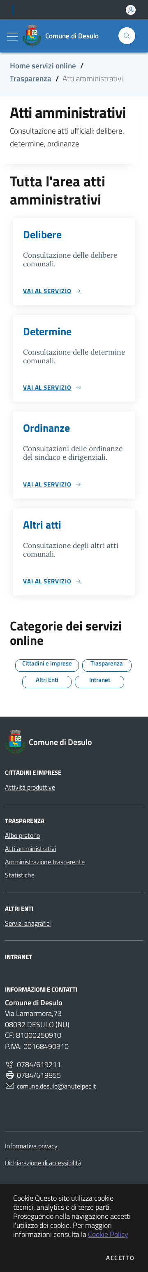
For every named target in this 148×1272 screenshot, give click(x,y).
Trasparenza (30, 78)
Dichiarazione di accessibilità (43, 1163)
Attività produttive (30, 787)
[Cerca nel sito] (127, 36)
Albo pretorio (22, 835)
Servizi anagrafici (28, 923)
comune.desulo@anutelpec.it (56, 1086)
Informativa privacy (31, 1146)
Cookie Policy (108, 1234)
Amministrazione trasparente (45, 862)
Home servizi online (43, 65)
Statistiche (20, 875)
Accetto (120, 1258)
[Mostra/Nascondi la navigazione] (12, 36)
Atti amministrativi (30, 848)
